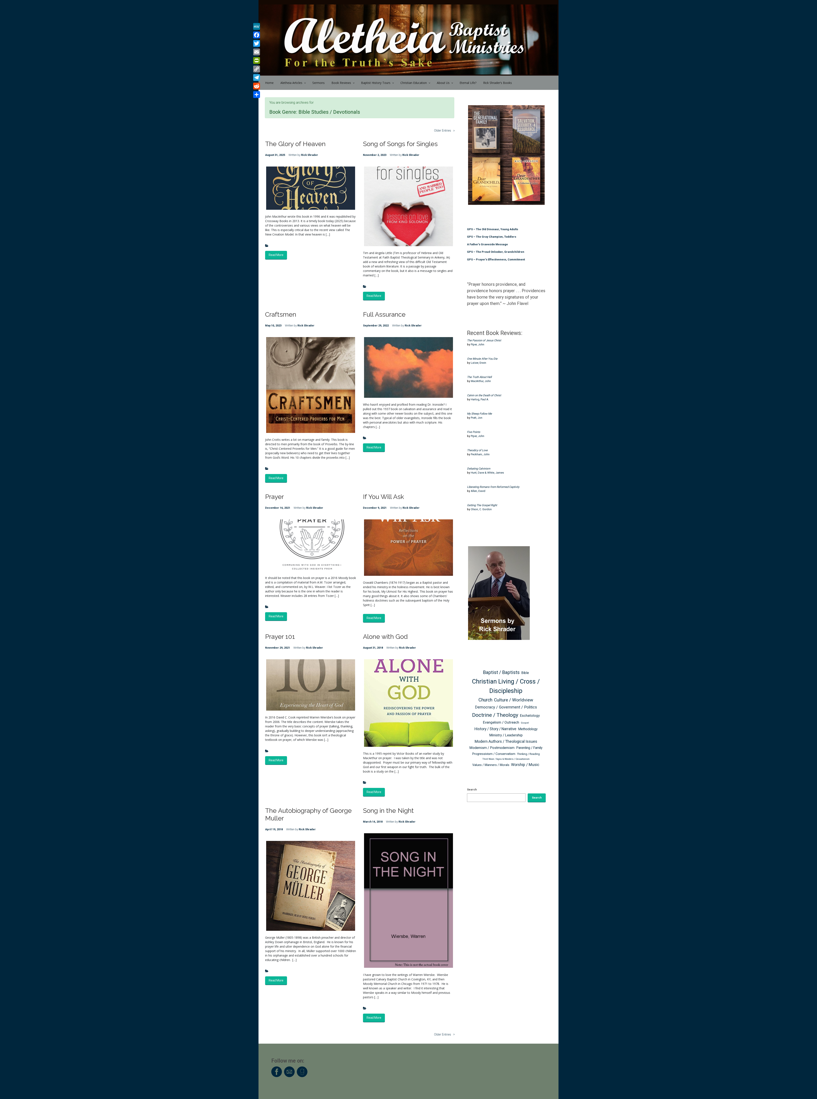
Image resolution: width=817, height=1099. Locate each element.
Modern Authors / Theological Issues (506, 741)
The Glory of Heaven (295, 144)
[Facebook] (256, 35)
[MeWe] (256, 26)
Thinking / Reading (528, 754)
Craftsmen (280, 314)
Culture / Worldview (513, 699)
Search (472, 789)
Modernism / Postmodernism (491, 748)
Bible (525, 673)
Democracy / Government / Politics (506, 707)
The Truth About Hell (479, 377)
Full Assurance (384, 314)
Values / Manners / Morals (490, 765)
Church (485, 699)
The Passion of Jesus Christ (484, 340)
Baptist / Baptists (501, 672)
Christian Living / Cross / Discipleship (506, 686)
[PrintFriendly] (256, 60)
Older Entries (442, 130)
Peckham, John (480, 454)
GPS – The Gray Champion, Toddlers (491, 236)
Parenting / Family (529, 748)
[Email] (256, 52)
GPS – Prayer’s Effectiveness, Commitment (496, 259)
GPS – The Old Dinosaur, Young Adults (492, 229)
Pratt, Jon (476, 417)
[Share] (256, 94)
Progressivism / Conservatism (493, 754)
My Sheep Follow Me (479, 413)
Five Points (473, 432)
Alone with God (385, 636)
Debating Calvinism (478, 468)
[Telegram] (256, 77)
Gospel (525, 722)
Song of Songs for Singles (400, 144)
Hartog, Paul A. (480, 399)
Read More (276, 255)
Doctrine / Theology (495, 715)
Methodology (527, 729)
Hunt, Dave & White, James (487, 472)
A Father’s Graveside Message (487, 244)
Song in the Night (388, 810)
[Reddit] (256, 86)
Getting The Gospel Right (482, 505)
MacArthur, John (481, 381)
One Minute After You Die (482, 358)
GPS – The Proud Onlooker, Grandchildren (495, 251)
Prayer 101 (280, 636)
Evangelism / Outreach (501, 722)
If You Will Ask (383, 496)
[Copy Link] (256, 69)
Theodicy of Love (477, 450)
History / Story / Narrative (495, 729)
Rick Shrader (309, 155)
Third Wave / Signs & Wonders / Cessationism (506, 759)
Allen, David (478, 491)
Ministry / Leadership (506, 735)
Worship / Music (525, 764)
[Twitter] (256, 43)
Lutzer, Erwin (478, 362)
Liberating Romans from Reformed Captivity (493, 486)
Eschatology (530, 715)
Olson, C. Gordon (481, 509)
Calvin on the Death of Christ (484, 395)
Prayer (274, 496)
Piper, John (477, 344)
